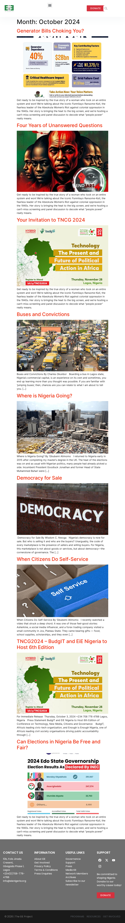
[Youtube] (114, 860)
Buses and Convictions (43, 314)
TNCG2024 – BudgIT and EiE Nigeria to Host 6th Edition (62, 644)
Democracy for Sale (39, 478)
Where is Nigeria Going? (44, 396)
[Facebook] (100, 860)
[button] (49, 5)
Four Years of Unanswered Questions (59, 125)
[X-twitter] (107, 860)
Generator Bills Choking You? (50, 31)
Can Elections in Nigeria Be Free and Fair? (58, 744)
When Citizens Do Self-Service (52, 559)
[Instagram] (100, 866)
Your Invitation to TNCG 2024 (51, 220)
